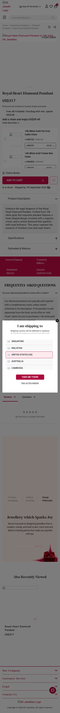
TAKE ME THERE (30, 377)
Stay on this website (30, 383)
